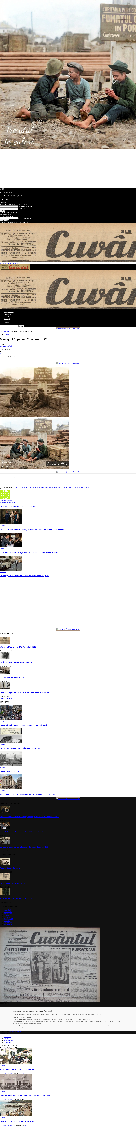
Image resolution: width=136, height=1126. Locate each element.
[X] (26, 356)
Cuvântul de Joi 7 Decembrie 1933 (14, 883)
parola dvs (21, 208)
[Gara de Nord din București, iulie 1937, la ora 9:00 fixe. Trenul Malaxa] (11, 547)
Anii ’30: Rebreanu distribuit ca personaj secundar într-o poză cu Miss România (32, 529)
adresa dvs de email (24, 218)
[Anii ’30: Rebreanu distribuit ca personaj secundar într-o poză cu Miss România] (11, 524)
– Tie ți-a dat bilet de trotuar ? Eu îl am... (17, 898)
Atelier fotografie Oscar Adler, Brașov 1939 (17, 662)
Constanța (7, 331)
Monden (6, 321)
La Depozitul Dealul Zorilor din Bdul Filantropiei (20, 748)
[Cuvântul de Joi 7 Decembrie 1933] (5, 879)
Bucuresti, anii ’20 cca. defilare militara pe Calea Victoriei (23, 725)
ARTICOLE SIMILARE (8, 506)
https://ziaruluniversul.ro (7, 502)
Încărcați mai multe (6, 698)
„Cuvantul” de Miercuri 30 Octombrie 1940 (18, 647)
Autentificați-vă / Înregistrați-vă (14, 196)
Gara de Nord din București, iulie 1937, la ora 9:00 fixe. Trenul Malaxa (29, 553)
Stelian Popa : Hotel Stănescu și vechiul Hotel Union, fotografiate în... (28, 794)
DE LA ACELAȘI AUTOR (26, 506)
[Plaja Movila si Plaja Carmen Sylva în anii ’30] (16, 1115)
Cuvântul (6, 323)
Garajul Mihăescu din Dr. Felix (12, 677)
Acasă (2, 331)
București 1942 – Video (9, 771)
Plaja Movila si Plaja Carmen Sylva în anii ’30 (19, 1121)
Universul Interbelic (6, 346)
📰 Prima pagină (9, 312)
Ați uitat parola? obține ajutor (9, 212)
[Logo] (15, 269)
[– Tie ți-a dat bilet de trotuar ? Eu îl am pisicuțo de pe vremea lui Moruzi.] (5, 894)
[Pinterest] (33, 356)
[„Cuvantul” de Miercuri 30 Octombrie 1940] (5, 643)
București (7, 319)
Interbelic (6, 317)
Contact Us (7, 1042)
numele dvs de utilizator (25, 206)
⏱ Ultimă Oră (8, 315)
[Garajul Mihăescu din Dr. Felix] (5, 673)
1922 (12, 489)
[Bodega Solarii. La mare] (5, 864)
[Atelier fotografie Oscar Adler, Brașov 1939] (5, 658)
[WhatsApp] (41, 356)
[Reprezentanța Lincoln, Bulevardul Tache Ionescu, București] (5, 688)
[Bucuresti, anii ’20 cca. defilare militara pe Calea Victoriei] (11, 719)
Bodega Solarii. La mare (10, 868)
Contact (6, 199)
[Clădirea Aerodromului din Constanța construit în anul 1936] (16, 1089)
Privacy (6, 1038)
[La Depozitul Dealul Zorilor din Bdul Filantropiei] (11, 742)
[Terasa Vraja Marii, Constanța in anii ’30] (16, 1064)
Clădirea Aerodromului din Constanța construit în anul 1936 (25, 1095)
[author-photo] (5, 499)
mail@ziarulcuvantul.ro (16, 1031)
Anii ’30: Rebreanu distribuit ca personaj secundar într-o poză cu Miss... (29, 817)
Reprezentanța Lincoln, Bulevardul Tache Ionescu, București (24, 692)
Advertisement (8, 1040)
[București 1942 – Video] (11, 766)
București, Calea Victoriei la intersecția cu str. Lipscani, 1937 (24, 576)
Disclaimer (7, 1037)
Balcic (2, 549)
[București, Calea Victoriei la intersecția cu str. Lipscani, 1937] (11, 570)
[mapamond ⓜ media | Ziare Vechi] (68, 329)
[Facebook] (19, 356)
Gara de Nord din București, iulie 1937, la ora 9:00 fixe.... (23, 832)
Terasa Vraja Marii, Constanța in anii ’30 (17, 1069)
